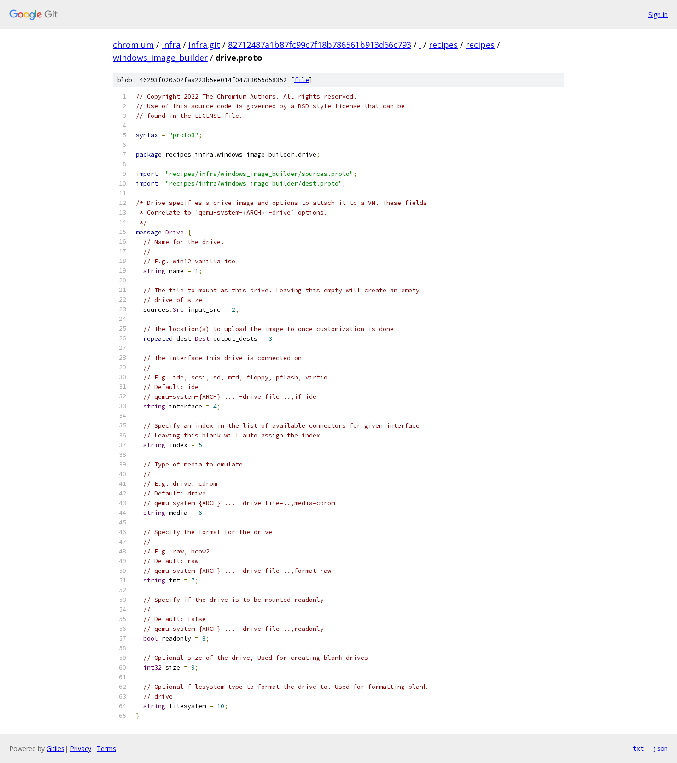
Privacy (80, 748)
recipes (443, 44)
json (660, 748)
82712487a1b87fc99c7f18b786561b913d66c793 (319, 44)
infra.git (204, 44)
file (301, 80)
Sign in (658, 14)
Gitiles (55, 748)
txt (638, 748)
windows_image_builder (160, 57)
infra (171, 44)
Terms (106, 748)
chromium (133, 44)
